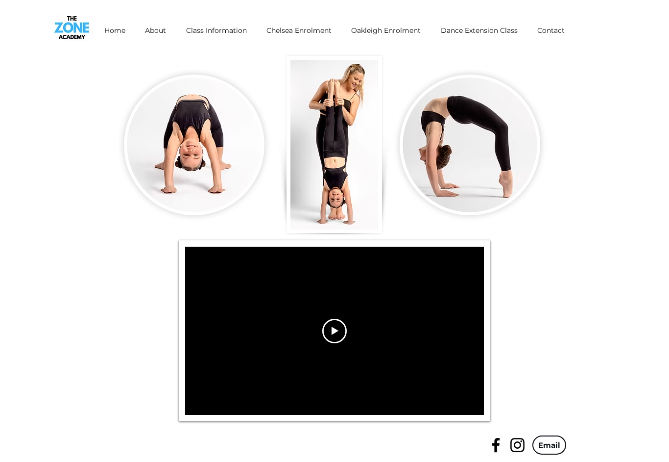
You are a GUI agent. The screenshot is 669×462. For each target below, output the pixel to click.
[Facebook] (495, 445)
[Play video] (334, 331)
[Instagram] (517, 445)
